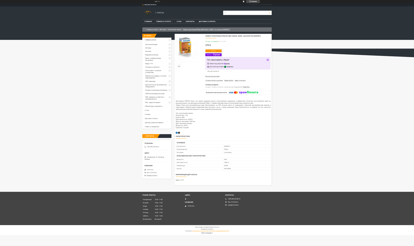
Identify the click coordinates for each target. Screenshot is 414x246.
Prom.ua (216, 227)
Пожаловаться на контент (200, 231)
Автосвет (163, 29)
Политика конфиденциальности (219, 231)
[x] (179, 133)
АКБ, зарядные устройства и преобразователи (154, 98)
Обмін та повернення (152, 126)
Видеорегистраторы (151, 55)
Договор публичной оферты (154, 122)
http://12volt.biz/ (152, 172)
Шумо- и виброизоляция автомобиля (153, 59)
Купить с (210, 54)
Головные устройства (152, 67)
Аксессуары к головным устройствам (153, 71)
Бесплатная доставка (212, 76)
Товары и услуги (163, 21)
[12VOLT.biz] (147, 12)
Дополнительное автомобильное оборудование (156, 85)
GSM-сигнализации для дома (155, 93)
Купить (213, 51)
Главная (148, 21)
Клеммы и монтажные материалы (156, 90)
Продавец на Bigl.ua (207, 229)
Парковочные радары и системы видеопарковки (155, 77)
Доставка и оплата (207, 21)
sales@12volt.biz (152, 175)
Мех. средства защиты (152, 102)
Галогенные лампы (174, 29)
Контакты (190, 21)
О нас (179, 21)
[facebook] (177, 133)
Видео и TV (149, 63)
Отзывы (147, 114)
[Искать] (269, 13)
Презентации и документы (153, 106)
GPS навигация (150, 81)
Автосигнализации (151, 44)
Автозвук (148, 48)
